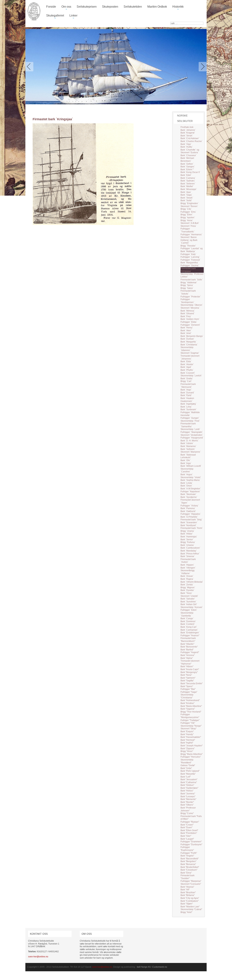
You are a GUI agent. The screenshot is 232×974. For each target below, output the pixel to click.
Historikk (178, 8)
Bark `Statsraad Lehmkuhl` (188, 456)
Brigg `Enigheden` (190, 203)
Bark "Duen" (186, 827)
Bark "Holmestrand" (190, 700)
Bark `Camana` (188, 178)
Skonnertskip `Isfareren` (187, 349)
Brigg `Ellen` (187, 214)
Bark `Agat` (186, 367)
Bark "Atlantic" (187, 644)
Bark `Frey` (186, 316)
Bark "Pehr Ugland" (190, 771)
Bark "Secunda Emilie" (192, 683)
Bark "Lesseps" (188, 796)
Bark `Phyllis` (187, 370)
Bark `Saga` (186, 195)
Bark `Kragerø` (188, 132)
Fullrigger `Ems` (188, 212)
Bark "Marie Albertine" (191, 706)
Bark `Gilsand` (188, 313)
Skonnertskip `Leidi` (190, 429)
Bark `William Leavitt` (191, 466)
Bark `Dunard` (187, 392)
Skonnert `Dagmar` (190, 353)
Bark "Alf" (185, 889)
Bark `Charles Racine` (191, 141)
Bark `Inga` (186, 463)
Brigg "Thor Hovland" (191, 711)
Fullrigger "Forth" (189, 853)
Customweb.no (159, 967)
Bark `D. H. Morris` (190, 440)
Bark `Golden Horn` (190, 319)
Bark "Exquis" (187, 731)
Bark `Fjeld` (186, 395)
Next (202, 66)
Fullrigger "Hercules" (191, 757)
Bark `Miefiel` (187, 186)
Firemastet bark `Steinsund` (188, 385)
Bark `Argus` (187, 474)
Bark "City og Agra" (190, 898)
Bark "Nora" (186, 675)
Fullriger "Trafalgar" (190, 720)
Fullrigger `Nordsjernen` (187, 301)
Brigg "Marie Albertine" (192, 754)
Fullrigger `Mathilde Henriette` (190, 414)
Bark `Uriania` (187, 545)
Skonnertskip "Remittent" (187, 761)
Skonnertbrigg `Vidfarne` (187, 572)
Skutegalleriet (55, 17)
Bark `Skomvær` (188, 494)
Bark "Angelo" (187, 855)
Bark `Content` (188, 624)
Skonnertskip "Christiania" (187, 696)
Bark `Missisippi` (189, 189)
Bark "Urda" (186, 768)
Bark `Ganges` (188, 166)
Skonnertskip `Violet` (191, 477)
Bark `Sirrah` (187, 135)
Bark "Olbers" (187, 805)
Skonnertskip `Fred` (190, 421)
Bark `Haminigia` (189, 536)
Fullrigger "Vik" (188, 723)
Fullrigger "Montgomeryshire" (190, 716)
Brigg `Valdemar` (189, 282)
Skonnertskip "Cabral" (191, 909)
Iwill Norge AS (144, 967)
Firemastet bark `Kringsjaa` (188, 270)
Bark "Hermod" (188, 740)
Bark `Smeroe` (188, 556)
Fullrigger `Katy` (188, 254)
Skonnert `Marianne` (191, 452)
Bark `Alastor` (187, 364)
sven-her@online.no (38, 956)
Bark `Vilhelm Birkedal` (192, 582)
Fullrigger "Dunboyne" (191, 844)
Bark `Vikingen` (188, 568)
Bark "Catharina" (189, 782)
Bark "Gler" (186, 836)
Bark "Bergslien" (188, 861)
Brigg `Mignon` (188, 587)
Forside (51, 6)
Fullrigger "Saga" (189, 692)
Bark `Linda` (187, 483)
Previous (30, 66)
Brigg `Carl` (186, 381)
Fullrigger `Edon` (189, 610)
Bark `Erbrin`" (187, 169)
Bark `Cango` (187, 618)
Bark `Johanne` (188, 130)
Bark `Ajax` (186, 192)
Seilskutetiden (133, 6)
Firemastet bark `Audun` (188, 560)
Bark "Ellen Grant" (189, 830)
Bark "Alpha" (187, 658)
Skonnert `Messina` (190, 308)
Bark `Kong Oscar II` (190, 172)
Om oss (66, 8)
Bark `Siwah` (187, 198)
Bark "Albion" (187, 666)
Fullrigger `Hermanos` (191, 234)
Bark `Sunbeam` (189, 409)
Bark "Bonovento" (189, 646)
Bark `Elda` (186, 361)
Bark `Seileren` (188, 183)
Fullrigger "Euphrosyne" (187, 848)
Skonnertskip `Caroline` (187, 470)
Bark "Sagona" (188, 709)
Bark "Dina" (186, 872)
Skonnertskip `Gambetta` (187, 614)
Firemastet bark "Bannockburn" (188, 639)
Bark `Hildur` (187, 533)
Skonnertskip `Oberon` (192, 305)
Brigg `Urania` (187, 531)
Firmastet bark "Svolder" (187, 877)
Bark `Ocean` (187, 576)
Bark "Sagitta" (187, 680)
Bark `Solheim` (188, 449)
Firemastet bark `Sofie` (192, 279)
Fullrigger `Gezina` (190, 265)
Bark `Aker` (186, 330)
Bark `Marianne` (188, 446)
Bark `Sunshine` (188, 601)
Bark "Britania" (188, 895)
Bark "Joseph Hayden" (192, 745)
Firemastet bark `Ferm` (192, 528)
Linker (73, 17)
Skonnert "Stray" (188, 728)
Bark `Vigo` (186, 144)
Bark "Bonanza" (188, 864)
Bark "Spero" (187, 686)
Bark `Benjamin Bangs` (192, 336)
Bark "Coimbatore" (190, 901)
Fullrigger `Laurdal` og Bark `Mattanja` (192, 250)
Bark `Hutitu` (187, 147)
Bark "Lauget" (187, 839)
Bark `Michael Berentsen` (187, 159)
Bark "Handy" (187, 734)
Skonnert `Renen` (189, 206)
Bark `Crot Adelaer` (190, 138)
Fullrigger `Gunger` (190, 418)
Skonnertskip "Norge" (191, 726)
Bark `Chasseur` (189, 155)
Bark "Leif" (186, 777)
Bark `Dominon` (188, 621)
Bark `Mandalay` (189, 550)
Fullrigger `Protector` (191, 296)
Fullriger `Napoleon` (190, 491)
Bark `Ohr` (186, 460)
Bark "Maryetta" (188, 774)
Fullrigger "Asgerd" (190, 652)
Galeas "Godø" (188, 765)
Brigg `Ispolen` (188, 217)
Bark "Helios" (187, 790)
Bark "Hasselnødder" (191, 737)
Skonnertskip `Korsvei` (192, 607)
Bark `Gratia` (187, 378)
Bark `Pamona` (188, 508)
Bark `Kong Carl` (189, 627)
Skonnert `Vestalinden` (192, 435)
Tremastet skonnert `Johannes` (190, 357)
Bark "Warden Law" (190, 906)
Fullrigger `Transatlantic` (188, 230)
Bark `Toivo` (186, 593)
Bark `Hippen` (187, 565)
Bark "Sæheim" (188, 678)
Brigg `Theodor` (188, 245)
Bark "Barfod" (187, 649)
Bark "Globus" (187, 785)
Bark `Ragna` (187, 579)
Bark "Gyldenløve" (189, 788)
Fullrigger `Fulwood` (190, 260)
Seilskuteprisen (87, 6)
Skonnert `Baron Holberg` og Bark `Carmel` (189, 240)
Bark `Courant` (188, 373)
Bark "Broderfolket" (190, 867)
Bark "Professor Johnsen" (188, 809)
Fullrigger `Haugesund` (192, 437)
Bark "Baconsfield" (190, 858)
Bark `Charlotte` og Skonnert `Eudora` (190, 151)
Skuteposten (110, 6)
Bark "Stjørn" (187, 903)
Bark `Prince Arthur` (190, 553)
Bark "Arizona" (188, 655)
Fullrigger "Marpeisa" (191, 881)
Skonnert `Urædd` (189, 596)
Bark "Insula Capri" (190, 669)
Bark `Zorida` (187, 584)
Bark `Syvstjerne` (189, 497)
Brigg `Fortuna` (188, 542)
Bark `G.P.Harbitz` (189, 517)
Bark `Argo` (186, 389)
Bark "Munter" (187, 802)
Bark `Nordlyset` (188, 525)
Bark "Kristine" (187, 703)
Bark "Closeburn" (189, 870)
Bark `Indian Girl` (189, 604)
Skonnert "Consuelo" (191, 884)
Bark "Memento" (188, 799)
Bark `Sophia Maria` (190, 480)
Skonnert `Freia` (188, 226)
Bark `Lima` (186, 407)
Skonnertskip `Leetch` (191, 375)
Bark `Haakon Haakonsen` (187, 399)
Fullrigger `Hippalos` (191, 514)
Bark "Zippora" (188, 748)
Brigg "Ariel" (186, 912)
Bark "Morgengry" (189, 672)
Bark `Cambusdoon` (190, 548)
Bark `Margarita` (188, 341)
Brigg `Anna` (187, 220)
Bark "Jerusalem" (189, 779)
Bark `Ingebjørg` (188, 404)
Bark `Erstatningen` (190, 632)
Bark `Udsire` (187, 443)
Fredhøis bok (187, 127)
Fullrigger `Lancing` (190, 257)
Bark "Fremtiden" (189, 833)
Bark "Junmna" (188, 793)
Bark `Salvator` (188, 598)
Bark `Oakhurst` (188, 511)
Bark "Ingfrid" (187, 742)
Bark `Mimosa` (188, 311)
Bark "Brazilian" (188, 892)
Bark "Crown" (187, 824)
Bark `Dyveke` (187, 590)
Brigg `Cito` (186, 209)
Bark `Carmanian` (189, 630)
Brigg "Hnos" (187, 751)
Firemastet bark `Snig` (191, 519)
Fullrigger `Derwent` (190, 325)
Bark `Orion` (186, 485)
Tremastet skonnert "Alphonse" (190, 662)
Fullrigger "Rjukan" (190, 822)
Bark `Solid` (186, 200)
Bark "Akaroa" (187, 887)
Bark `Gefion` (187, 164)
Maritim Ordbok (157, 6)
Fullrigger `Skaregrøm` (192, 432)
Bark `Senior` (187, 539)
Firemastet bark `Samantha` (188, 425)
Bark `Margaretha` (189, 262)
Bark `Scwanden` (189, 522)
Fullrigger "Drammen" (191, 841)
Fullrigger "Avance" (190, 635)
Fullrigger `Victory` (190, 505)
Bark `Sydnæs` (188, 180)
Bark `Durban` (187, 339)
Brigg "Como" (187, 813)
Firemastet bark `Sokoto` (188, 292)
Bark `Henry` (187, 327)
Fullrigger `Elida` (189, 322)
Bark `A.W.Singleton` (191, 488)
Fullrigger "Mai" (188, 689)
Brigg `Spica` (187, 285)
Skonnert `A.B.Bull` (190, 223)
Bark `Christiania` (189, 344)
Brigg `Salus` (187, 288)
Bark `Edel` (186, 175)
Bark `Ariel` (186, 333)
